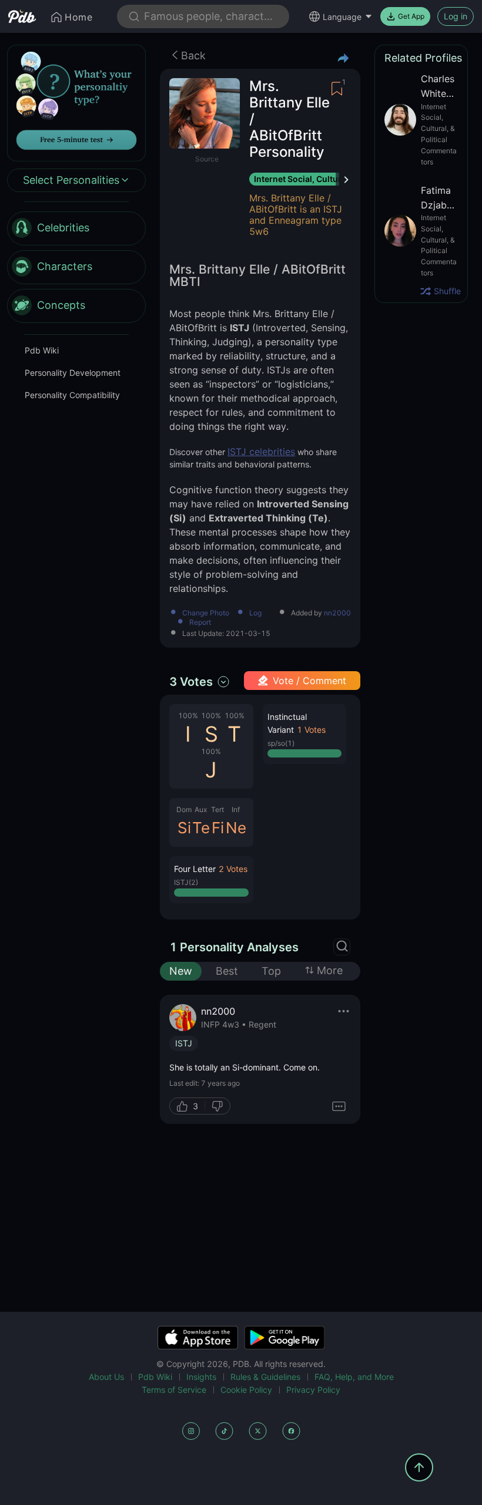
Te (201, 828)
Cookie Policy (246, 1390)
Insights (201, 1377)
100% (188, 715)
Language (342, 17)
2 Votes (233, 869)
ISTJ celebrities (261, 451)
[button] (211, 880)
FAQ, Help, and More (354, 1377)
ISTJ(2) (186, 882)
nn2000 (337, 613)
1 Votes (311, 730)
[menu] (76, 267)
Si (184, 828)
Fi (218, 828)
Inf (236, 809)
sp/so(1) (280, 743)
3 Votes (191, 682)
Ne (236, 828)
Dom (184, 809)
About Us (106, 1377)
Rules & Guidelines (265, 1377)
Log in (455, 16)
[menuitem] (76, 228)
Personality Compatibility (72, 395)
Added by (321, 613)
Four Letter (195, 869)
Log (255, 613)
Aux (201, 809)
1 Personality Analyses (234, 947)
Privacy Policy (313, 1390)
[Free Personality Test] (76, 102)
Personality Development (72, 373)
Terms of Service (174, 1390)
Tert (217, 809)
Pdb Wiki (42, 350)
